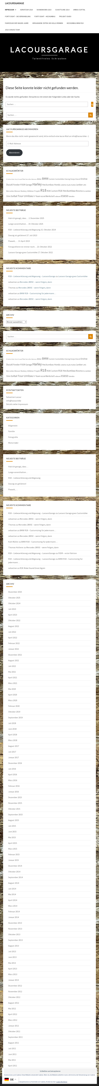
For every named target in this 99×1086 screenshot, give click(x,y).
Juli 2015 (12, 826)
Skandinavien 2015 (44, 10)
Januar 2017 (13, 757)
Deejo (72, 179)
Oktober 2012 (14, 997)
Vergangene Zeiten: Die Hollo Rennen (47, 23)
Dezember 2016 (15, 763)
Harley (37, 184)
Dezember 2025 (15, 592)
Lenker (79, 184)
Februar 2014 (14, 911)
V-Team (37, 196)
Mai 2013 (12, 963)
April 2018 (12, 734)
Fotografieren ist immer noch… (22, 246)
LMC (84, 185)
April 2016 (12, 774)
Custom (52, 179)
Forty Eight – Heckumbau (44, 16)
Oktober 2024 (14, 603)
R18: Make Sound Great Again (32, 568)
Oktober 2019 (14, 711)
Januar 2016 (13, 791)
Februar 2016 (14, 786)
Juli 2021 (12, 666)
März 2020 (12, 700)
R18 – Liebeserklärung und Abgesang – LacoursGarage (31, 276)
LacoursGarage (14, 3)
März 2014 (12, 906)
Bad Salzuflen (27, 179)
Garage (29, 184)
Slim (8, 196)
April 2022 (12, 637)
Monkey (24, 191)
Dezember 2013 (15, 923)
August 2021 (13, 660)
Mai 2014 (12, 894)
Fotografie (13, 437)
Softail (14, 196)
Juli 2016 (12, 768)
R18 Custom (52, 190)
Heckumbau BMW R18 (75, 23)
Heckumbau (48, 184)
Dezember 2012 (15, 985)
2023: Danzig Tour (12, 30)
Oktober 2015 (14, 809)
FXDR (22, 184)
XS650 (64, 196)
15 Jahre (8, 179)
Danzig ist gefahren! (17, 235)
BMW (45, 178)
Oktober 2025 (14, 597)
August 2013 (13, 945)
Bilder (39, 179)
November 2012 (15, 991)
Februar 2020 (14, 706)
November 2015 (15, 803)
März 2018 (12, 740)
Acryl (16, 179)
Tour (20, 196)
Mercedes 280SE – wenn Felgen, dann (36, 282)
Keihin (73, 185)
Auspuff (20, 179)
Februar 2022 (14, 643)
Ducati (9, 184)
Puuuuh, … (13, 241)
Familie (11, 431)
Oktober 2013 (14, 934)
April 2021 (12, 677)
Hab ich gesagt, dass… (18, 218)
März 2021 (12, 683)
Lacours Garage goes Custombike (23, 252)
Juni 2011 (12, 1054)
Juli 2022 (12, 632)
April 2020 (12, 694)
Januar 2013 (13, 980)
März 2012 (12, 1020)
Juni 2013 (12, 957)
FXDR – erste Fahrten (67, 553)
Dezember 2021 (15, 654)
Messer (17, 191)
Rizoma (79, 190)
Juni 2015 (12, 831)
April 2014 (12, 900)
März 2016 (12, 780)
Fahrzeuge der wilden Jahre (16, 23)
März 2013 (12, 974)
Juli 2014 (12, 888)
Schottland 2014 (62, 10)
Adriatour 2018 (26, 10)
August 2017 (13, 746)
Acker (13, 179)
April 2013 (12, 968)
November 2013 (15, 928)
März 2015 (12, 848)
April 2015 (12, 843)
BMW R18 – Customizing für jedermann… (38, 293)
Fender (16, 184)
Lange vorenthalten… (18, 224)
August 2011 (13, 1042)
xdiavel (58, 196)
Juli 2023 (12, 609)
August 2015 (13, 820)
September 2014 (15, 877)
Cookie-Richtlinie (61, 1082)
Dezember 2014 (15, 865)
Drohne (84, 178)
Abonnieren (14, 152)
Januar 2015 (13, 860)
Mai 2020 (12, 689)
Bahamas (34, 179)
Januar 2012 (13, 1025)
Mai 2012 (12, 1008)
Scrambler (87, 191)
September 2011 (15, 1037)
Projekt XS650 (65, 16)
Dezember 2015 (15, 797)
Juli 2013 (12, 951)
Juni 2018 (12, 729)
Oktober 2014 (14, 871)
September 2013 (15, 940)
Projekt (37, 191)
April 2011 (12, 1065)
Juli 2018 (12, 723)
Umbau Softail (79, 10)
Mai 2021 (12, 671)
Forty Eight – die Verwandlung (18, 16)
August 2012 (13, 1003)
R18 (43, 190)
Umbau (28, 196)
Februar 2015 (14, 854)
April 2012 (12, 1014)
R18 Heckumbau (66, 190)
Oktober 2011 (14, 1031)
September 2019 (15, 717)
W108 (43, 196)
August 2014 (13, 883)
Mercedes (10, 191)
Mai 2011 (12, 1060)
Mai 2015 (12, 837)
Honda (57, 184)
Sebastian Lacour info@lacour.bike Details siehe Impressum (17, 400)
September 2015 (15, 814)
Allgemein (12, 425)
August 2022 (13, 626)
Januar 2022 (13, 649)
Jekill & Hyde (66, 185)
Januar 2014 (13, 917)
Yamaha (71, 196)
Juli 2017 (12, 751)
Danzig (67, 179)
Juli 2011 (12, 1048)
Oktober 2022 (14, 620)
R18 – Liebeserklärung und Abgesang (24, 229)
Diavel (77, 179)
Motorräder (13, 442)
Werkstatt (50, 196)
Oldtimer (30, 191)
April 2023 (12, 614)
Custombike (59, 179)
